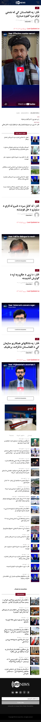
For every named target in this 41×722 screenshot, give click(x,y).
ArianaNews (24, 113)
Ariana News (28, 22)
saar (17, 113)
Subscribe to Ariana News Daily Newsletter (20, 706)
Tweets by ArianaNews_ (20, 589)
